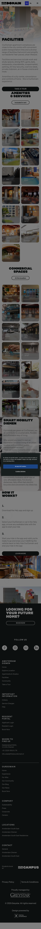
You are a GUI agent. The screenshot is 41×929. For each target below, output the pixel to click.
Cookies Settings (20, 471)
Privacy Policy (19, 461)
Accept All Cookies (20, 466)
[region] (20, 464)
